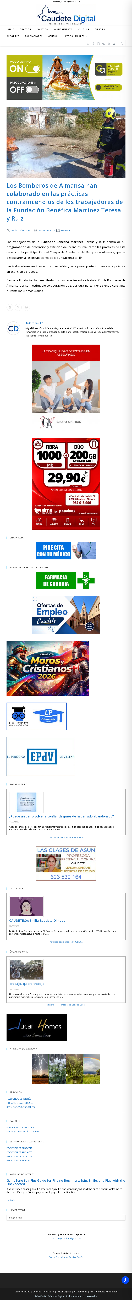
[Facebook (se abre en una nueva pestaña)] (93, 43)
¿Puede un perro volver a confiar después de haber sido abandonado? (61, 816)
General (65, 230)
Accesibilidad (80, 1291)
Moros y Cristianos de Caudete (23, 1131)
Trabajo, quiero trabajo (27, 984)
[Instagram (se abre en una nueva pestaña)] (98, 43)
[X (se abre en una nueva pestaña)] (88, 43)
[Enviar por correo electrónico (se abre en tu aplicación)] (114, 43)
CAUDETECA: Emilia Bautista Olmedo (37, 920)
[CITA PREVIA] (66, 550)
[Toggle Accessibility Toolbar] (125, 1280)
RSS (91, 1291)
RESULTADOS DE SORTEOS (21, 1107)
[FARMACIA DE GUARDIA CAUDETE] (66, 580)
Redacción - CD (20, 230)
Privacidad (49, 1291)
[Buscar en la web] (121, 43)
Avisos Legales (64, 1291)
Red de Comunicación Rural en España (66, 1257)
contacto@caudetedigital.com (66, 1238)
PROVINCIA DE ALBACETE (19, 1148)
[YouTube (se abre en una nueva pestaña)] (103, 43)
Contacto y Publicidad (107, 1291)
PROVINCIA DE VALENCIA (19, 1156)
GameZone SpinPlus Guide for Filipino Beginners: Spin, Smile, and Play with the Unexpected (66, 1182)
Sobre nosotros (22, 1291)
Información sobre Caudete (21, 1127)
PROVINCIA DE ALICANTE (19, 1152)
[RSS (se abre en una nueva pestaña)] (108, 43)
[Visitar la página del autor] (13, 328)
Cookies (37, 1291)
